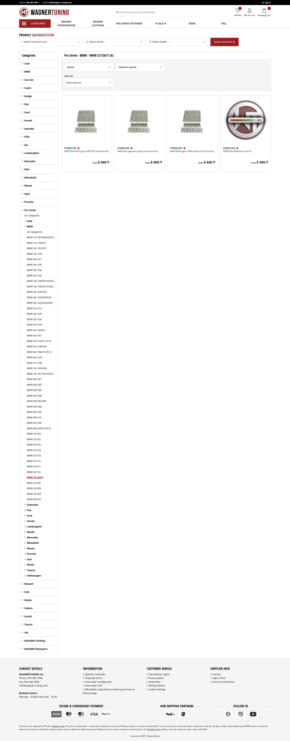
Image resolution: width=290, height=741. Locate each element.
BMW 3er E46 (34, 275)
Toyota (31, 570)
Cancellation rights (159, 674)
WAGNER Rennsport (35, 649)
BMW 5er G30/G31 (37, 346)
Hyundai (29, 128)
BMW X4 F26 (34, 444)
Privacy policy (156, 678)
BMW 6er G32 (34, 357)
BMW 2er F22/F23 (36, 248)
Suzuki (28, 616)
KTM (26, 136)
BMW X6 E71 (34, 466)
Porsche (29, 201)
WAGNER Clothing (34, 640)
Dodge (28, 96)
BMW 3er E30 (34, 264)
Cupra (27, 87)
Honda (28, 120)
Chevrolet (32, 504)
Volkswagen (34, 575)
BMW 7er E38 (34, 362)
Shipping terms (93, 678)
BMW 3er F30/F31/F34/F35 (41, 286)
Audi (27, 63)
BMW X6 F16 (34, 472)
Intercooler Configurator (98, 681)
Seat (29, 559)
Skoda (30, 564)
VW (26, 632)
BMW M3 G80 (34, 395)
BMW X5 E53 (34, 450)
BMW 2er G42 (34, 253)
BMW (27, 71)
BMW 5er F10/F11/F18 (39, 341)
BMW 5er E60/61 (36, 330)
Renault (28, 583)
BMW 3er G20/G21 (37, 291)
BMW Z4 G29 (34, 493)
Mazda (30, 532)
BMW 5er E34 (34, 319)
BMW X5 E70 (34, 455)
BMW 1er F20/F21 (36, 242)
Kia (26, 145)
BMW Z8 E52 (34, 499)
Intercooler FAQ (93, 685)
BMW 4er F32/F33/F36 (39, 297)
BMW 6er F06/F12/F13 (39, 352)
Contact (216, 674)
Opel (27, 193)
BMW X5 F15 (34, 461)
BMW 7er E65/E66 (37, 368)
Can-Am (29, 79)
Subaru (28, 608)
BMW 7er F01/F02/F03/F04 (41, 373)
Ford (27, 112)
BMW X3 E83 (34, 433)
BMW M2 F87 (34, 379)
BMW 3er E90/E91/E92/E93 (41, 281)
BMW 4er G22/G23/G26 (40, 302)
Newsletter (155, 681)
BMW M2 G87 (34, 384)
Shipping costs (58, 726)
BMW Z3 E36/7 (35, 477)
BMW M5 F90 (34, 422)
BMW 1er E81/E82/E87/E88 (41, 237)
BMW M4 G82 (34, 406)
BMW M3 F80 (34, 390)
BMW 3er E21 (34, 259)
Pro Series (30, 210)
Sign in (267, 2)
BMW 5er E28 (34, 313)
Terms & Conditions (223, 681)
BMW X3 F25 (34, 439)
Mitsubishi (30, 177)
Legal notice (219, 678)
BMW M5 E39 (34, 411)
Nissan (28, 185)
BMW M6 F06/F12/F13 (39, 428)
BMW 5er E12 (34, 308)
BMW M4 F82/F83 (36, 401)
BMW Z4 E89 (34, 488)
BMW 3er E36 (34, 270)
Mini (26, 169)
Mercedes (29, 161)
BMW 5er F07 (34, 335)
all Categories (32, 215)
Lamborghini (31, 153)
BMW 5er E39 (34, 324)
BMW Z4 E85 (34, 482)
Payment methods (95, 674)
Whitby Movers (157, 685)
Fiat (26, 104)
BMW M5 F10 (34, 417)
